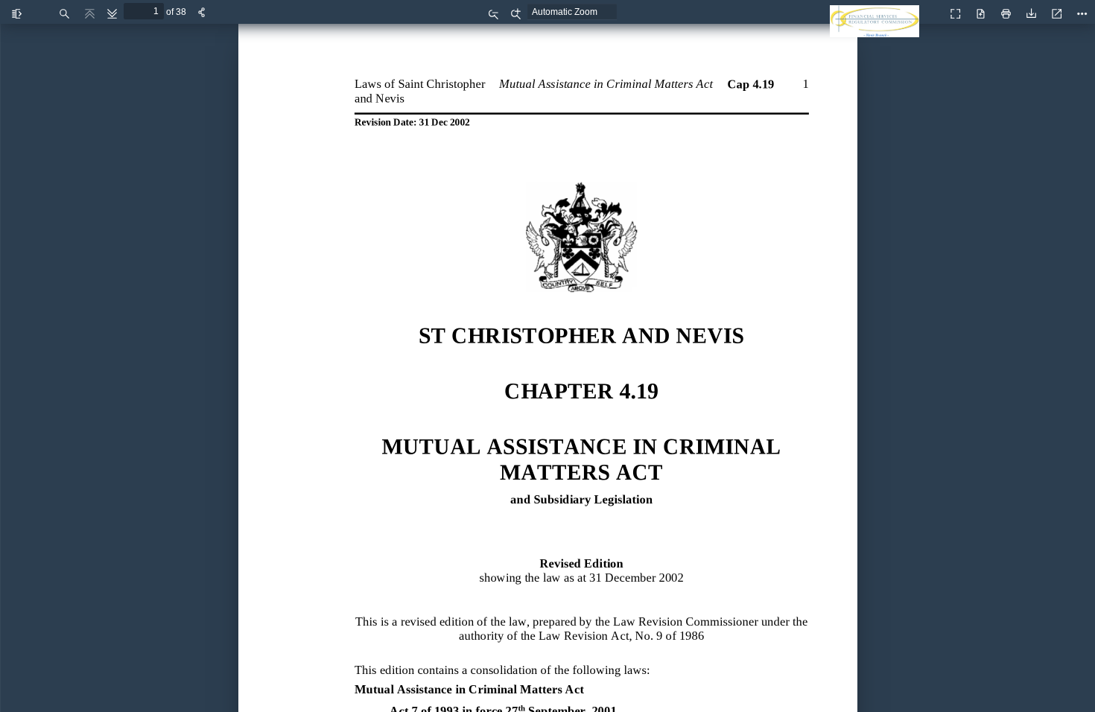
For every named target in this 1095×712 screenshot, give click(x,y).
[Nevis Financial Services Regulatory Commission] (878, 29)
